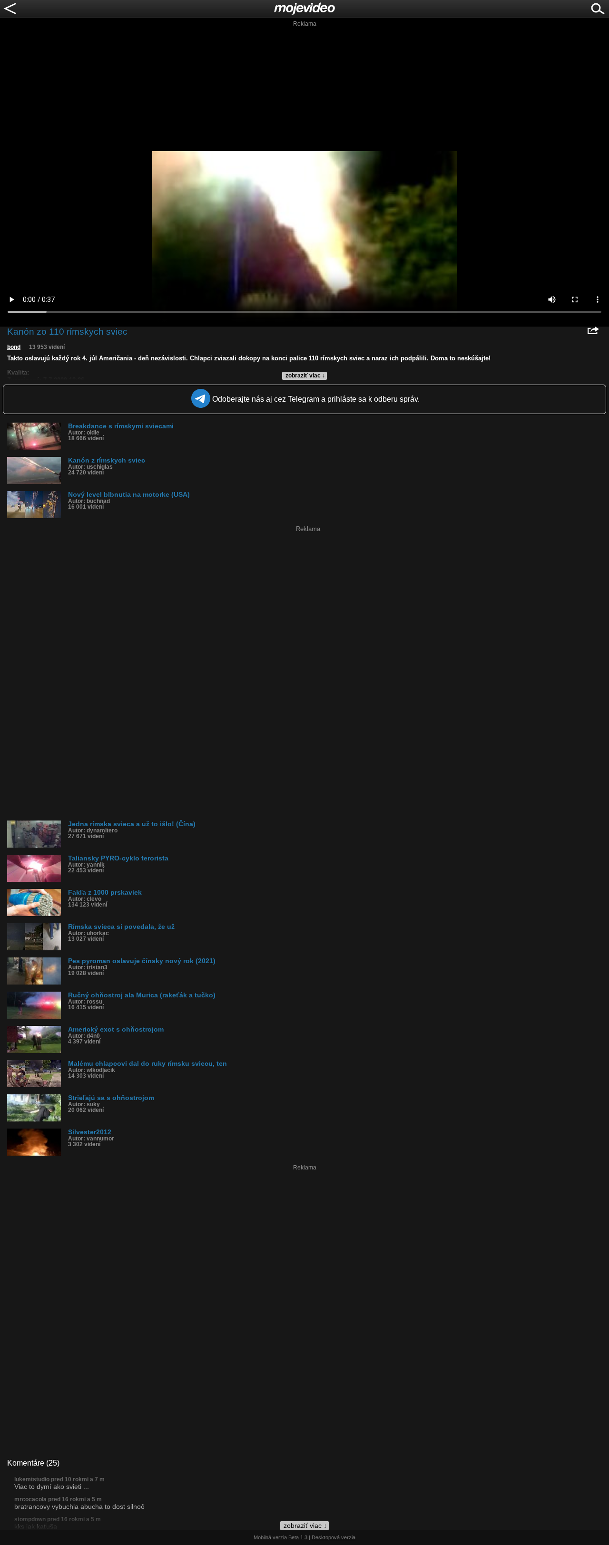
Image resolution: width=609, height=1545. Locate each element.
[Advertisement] (304, 87)
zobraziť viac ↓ (305, 375)
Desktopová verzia (333, 1537)
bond (13, 347)
